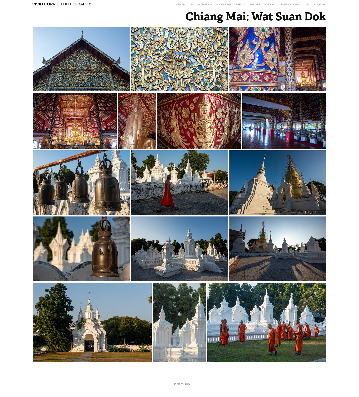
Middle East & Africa (230, 4)
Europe (255, 4)
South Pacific (290, 4)
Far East (270, 4)
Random (319, 4)
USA (306, 4)
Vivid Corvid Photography (61, 4)
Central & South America (194, 4)
